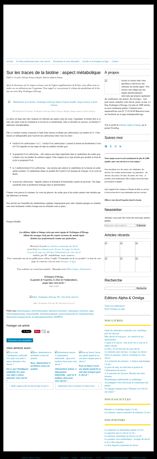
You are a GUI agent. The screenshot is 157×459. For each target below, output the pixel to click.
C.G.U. (99, 457)
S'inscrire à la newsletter (20, 340)
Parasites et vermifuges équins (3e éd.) (121, 409)
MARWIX (58, 316)
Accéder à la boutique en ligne (95, 61)
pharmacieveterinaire (58, 310)
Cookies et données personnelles (116, 457)
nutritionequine (23, 310)
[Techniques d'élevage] (112, 86)
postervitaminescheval (68, 313)
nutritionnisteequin (39, 310)
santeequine (73, 310)
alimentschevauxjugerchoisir (18, 316)
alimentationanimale (48, 313)
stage (91, 310)
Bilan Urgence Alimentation (79, 269)
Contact (115, 61)
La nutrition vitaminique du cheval (63, 246)
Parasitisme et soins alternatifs (66, 61)
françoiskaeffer (32, 313)
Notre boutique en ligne (115, 308)
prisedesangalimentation (42, 316)
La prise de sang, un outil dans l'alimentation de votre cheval (53, 252)
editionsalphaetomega (15, 313)
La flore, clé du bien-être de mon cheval (122, 348)
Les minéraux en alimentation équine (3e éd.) (124, 429)
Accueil (9, 61)
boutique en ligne (68, 261)
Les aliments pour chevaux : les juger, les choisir (126, 351)
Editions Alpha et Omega (130, 124)
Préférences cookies (139, 457)
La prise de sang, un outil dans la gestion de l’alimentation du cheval (124, 369)
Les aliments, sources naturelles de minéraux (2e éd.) (128, 412)
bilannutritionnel (86, 313)
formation (83, 310)
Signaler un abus (86, 457)
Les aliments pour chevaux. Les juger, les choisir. (59, 249)
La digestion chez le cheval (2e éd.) (120, 432)
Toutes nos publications (115, 305)
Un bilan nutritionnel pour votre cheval (33, 61)
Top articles (64, 457)
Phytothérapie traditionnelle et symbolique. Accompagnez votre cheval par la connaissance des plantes (126, 382)
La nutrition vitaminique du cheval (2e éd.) (123, 435)
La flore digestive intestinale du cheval (121, 445)
